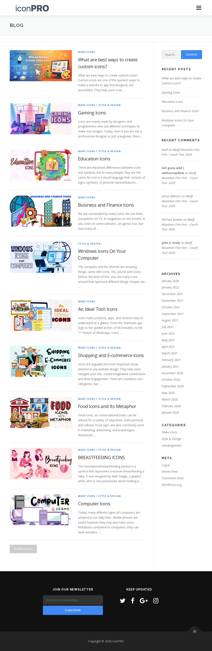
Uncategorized (171, 445)
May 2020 (168, 393)
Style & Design (109, 104)
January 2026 (170, 281)
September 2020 (173, 386)
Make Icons (86, 51)
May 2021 (168, 340)
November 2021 (172, 301)
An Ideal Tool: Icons (97, 309)
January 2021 (170, 366)
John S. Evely (171, 243)
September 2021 (173, 314)
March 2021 (170, 353)
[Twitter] (122, 600)
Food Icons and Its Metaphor (107, 406)
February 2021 (171, 360)
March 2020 (170, 399)
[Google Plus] (144, 600)
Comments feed (172, 478)
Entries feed (170, 471)
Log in (166, 465)
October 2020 (171, 379)
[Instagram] (156, 600)
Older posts (23, 549)
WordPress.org (172, 485)
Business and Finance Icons (106, 205)
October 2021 (171, 307)
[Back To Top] (194, 631)
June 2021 (168, 333)
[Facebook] (132, 600)
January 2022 (170, 287)
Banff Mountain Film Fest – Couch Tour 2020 (180, 178)
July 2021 (168, 327)
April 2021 (168, 347)
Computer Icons (94, 503)
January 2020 (170, 412)
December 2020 (172, 373)
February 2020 (171, 406)
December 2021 (172, 294)
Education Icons (94, 158)
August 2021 (170, 320)
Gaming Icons (92, 112)
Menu (198, 8)
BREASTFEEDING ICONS (101, 457)
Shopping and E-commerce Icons (111, 355)
